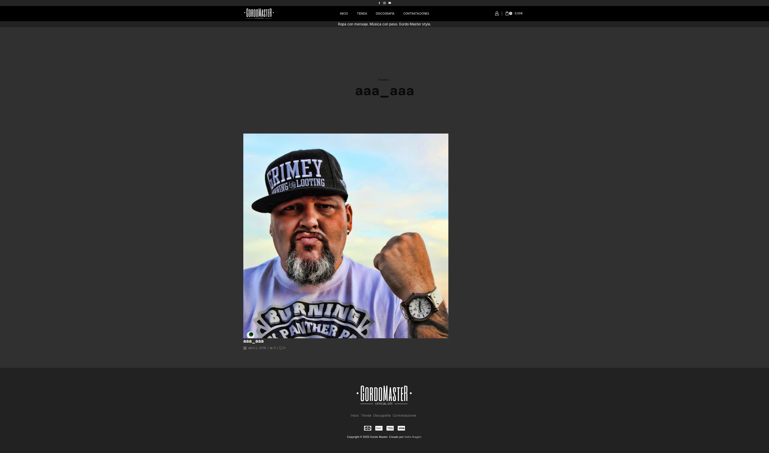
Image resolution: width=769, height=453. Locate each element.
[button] (497, 14)
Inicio (355, 415)
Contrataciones (404, 415)
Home (383, 80)
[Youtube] (390, 3)
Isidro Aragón (412, 436)
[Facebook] (379, 3)
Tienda (366, 415)
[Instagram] (384, 3)
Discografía (382, 415)
